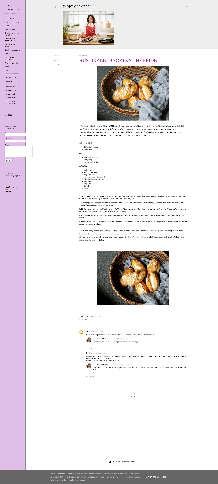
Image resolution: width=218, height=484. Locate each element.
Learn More (152, 477)
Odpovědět (90, 348)
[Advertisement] (122, 439)
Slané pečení (10, 94)
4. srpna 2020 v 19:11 (99, 353)
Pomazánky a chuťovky (10, 58)
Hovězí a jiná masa (12, 22)
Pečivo (57, 64)
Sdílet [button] (56, 55)
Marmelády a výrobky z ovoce (11, 40)
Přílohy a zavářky (11, 63)
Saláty (7, 70)
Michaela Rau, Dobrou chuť (104, 338)
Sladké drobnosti (11, 74)
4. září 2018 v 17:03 (121, 338)
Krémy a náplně (11, 29)
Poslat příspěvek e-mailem (93, 316)
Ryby (7, 67)
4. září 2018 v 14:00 (96, 331)
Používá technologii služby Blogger (123, 461)
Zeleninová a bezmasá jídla (10, 102)
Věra (88, 331)
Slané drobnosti (11, 90)
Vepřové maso (10, 98)
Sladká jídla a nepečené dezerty (12, 82)
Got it (165, 477)
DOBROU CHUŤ (78, 6)
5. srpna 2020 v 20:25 (122, 364)
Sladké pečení (10, 87)
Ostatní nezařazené (12, 50)
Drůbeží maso (10, 19)
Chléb (7, 26)
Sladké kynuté (10, 77)
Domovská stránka (12, 9)
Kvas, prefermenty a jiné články (12, 34)
